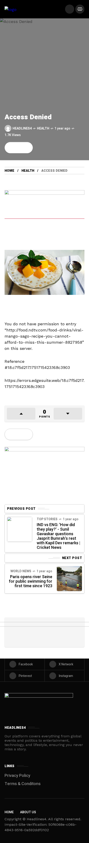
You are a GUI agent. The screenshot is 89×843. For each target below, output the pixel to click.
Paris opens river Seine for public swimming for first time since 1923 (30, 581)
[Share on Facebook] (11, 147)
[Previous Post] (19, 529)
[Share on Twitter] (19, 147)
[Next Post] (69, 578)
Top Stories (47, 519)
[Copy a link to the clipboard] (26, 147)
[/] (69, 9)
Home (9, 170)
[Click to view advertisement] (44, 216)
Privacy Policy (17, 776)
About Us (28, 812)
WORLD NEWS (20, 571)
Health (43, 128)
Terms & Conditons (23, 784)
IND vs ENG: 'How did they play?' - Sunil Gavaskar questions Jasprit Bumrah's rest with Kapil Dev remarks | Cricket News (58, 536)
